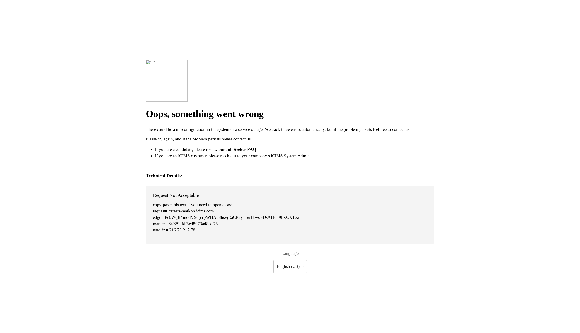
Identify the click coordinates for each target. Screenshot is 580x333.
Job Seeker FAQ (241, 149)
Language (290, 253)
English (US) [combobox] (288, 266)
